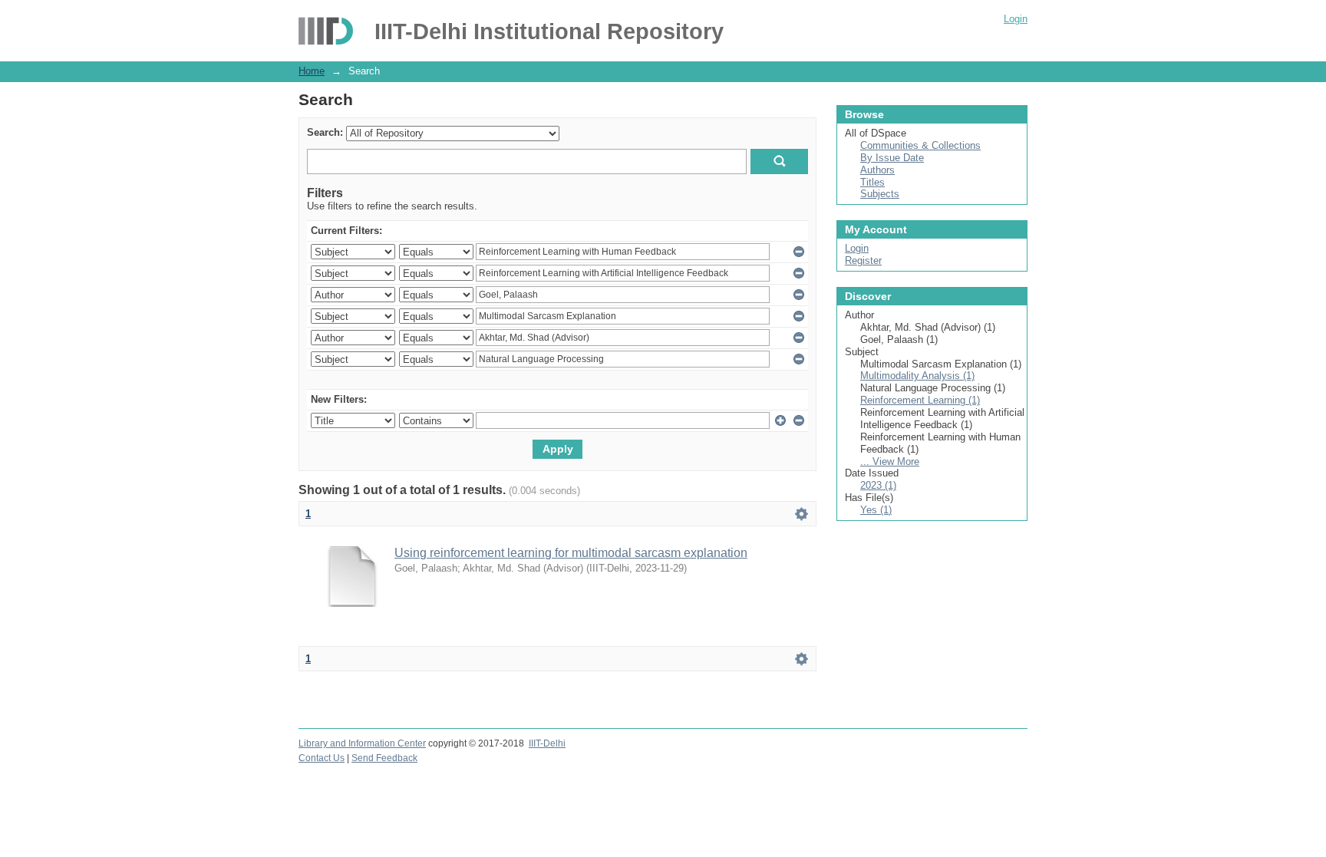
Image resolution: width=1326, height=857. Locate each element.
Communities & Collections (920, 145)
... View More (889, 461)
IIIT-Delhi (547, 743)
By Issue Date (892, 157)
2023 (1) (878, 485)
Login (1015, 19)
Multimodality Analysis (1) (917, 375)
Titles (872, 182)
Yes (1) (876, 510)
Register (863, 260)
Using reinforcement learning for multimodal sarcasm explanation (570, 552)
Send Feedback (384, 758)
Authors (877, 170)
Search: (325, 132)
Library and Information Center (362, 743)
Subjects (879, 193)
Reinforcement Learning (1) (920, 400)
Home (312, 71)
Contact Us (322, 758)
